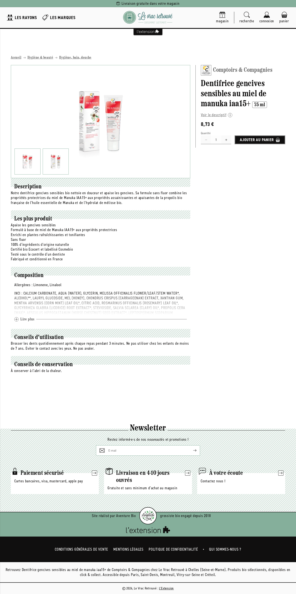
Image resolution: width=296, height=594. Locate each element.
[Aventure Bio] (148, 515)
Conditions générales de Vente (81, 549)
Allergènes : (23, 284)
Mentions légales (128, 549)
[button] (246, 18)
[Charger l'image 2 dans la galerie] (55, 161)
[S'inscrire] (191, 450)
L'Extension (166, 588)
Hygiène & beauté (40, 57)
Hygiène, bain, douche (75, 57)
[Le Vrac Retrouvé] (148, 17)
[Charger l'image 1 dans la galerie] (27, 161)
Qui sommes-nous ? (225, 549)
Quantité (206, 133)
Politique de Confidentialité (173, 549)
